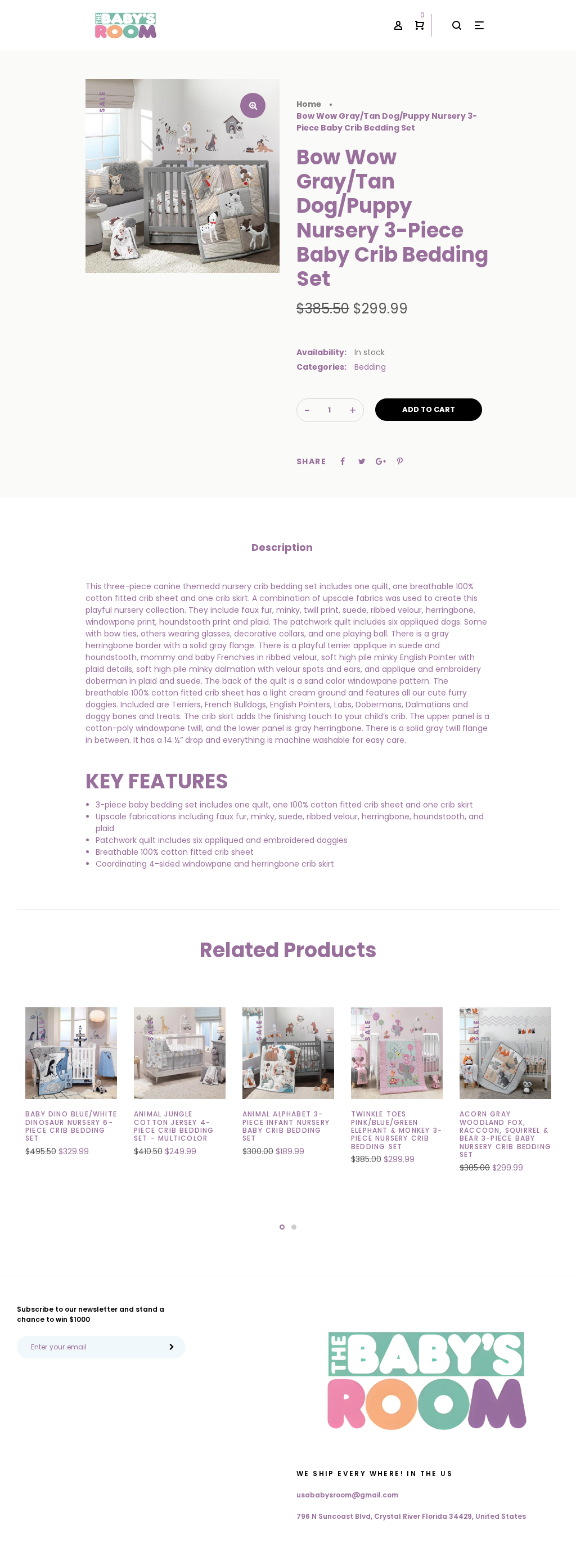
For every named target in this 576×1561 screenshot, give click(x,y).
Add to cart (428, 409)
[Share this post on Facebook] (342, 461)
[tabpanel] (71, 1088)
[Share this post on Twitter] (362, 461)
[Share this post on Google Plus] (381, 461)
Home (308, 104)
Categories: (321, 367)
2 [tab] (293, 1227)
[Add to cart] (95, 1134)
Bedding (370, 367)
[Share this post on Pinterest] (400, 461)
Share (311, 461)
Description (282, 547)
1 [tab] (282, 1227)
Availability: (321, 352)
